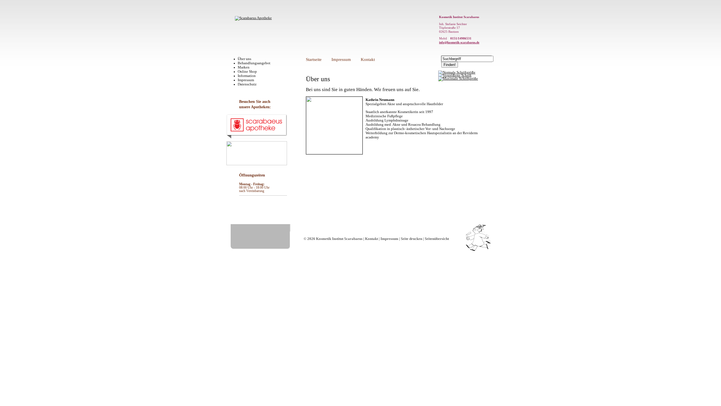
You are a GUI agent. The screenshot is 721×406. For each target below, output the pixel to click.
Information (247, 76)
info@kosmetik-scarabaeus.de (459, 42)
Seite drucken (411, 239)
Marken (244, 67)
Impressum (246, 80)
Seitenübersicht (437, 239)
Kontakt (368, 59)
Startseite (314, 59)
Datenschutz (247, 84)
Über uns (244, 59)
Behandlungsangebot (254, 63)
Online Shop (247, 72)
